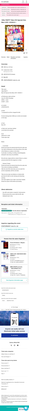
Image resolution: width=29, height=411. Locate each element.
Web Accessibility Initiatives (7, 379)
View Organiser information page (14, 280)
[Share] (24, 53)
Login (26, 2)
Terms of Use (4, 386)
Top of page (15, 307)
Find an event (4, 363)
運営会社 (3, 389)
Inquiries (26, 57)
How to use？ (4, 371)
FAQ (2, 373)
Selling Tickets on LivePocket (7, 354)
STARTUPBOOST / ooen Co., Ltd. (12, 80)
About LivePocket (5, 368)
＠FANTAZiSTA (5, 290)
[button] (14, 211)
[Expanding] (14, 38)
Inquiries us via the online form (15, 229)
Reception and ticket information (15, 57)
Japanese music (10, 300)
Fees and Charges (5, 356)
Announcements (4, 365)
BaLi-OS (6, 77)
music (3, 300)
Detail (8, 57)
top (3, 309)
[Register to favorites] (27, 53)
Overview (3, 57)
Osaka (3, 295)
